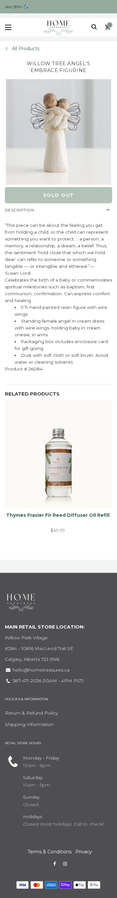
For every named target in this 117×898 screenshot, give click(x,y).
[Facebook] (54, 864)
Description (19, 210)
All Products (25, 48)
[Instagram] (65, 864)
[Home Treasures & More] (58, 27)
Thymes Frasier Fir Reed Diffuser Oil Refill (58, 515)
